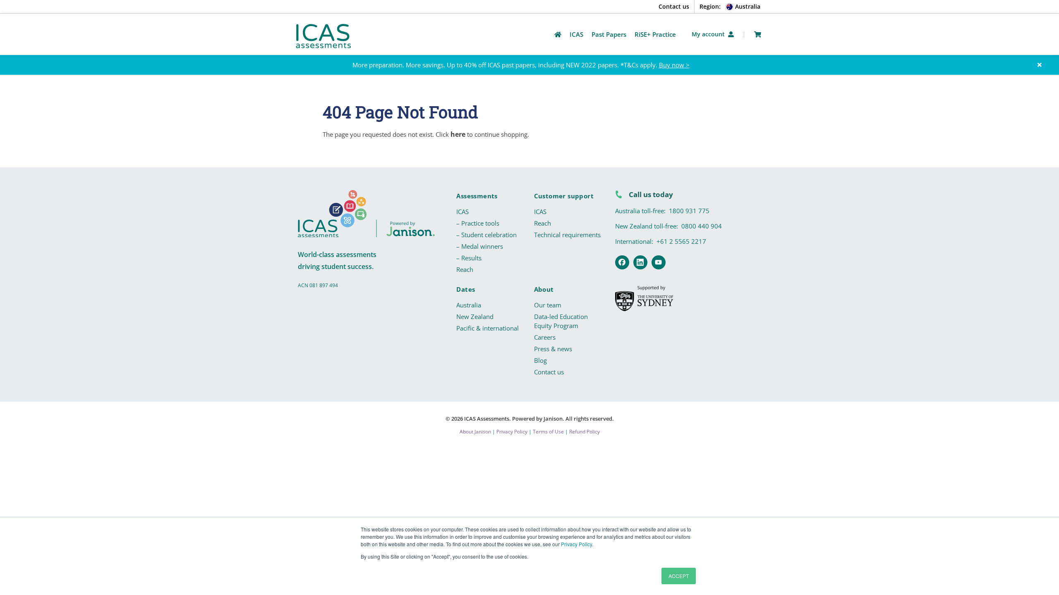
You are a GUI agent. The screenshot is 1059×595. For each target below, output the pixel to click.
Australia (468, 305)
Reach (464, 269)
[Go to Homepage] (557, 34)
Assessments (476, 196)
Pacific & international (487, 328)
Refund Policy (584, 431)
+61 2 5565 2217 (681, 241)
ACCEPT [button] (678, 575)
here (457, 134)
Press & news (553, 349)
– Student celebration (486, 235)
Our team (547, 305)
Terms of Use (548, 431)
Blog (540, 360)
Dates (465, 289)
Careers (545, 337)
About (544, 289)
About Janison (475, 431)
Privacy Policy (576, 543)
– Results (469, 258)
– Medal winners (479, 246)
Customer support (564, 196)
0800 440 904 (701, 226)
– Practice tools (477, 223)
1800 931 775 (689, 211)
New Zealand (475, 316)
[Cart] (757, 34)
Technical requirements (567, 235)
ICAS (462, 211)
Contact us (674, 6)
